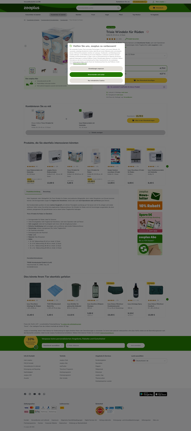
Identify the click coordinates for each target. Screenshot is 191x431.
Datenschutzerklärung (80, 63)
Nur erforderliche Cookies (96, 81)
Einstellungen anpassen (96, 69)
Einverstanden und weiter (96, 75)
